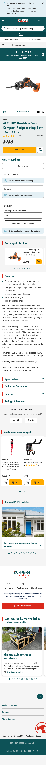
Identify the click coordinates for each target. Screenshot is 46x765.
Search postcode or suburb (15, 211)
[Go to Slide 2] (19, 111)
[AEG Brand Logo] (40, 112)
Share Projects (36, 587)
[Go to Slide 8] (26, 553)
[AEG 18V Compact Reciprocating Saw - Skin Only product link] (13, 256)
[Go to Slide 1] (17, 111)
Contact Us (19, 736)
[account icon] (34, 20)
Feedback (30, 736)
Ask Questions (22, 587)
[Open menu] (3, 20)
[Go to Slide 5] (25, 111)
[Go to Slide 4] (23, 111)
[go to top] (40, 696)
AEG (5, 119)
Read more (11, 13)
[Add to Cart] (39, 261)
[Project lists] (39, 20)
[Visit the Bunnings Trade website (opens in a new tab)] (23, 34)
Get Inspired (8, 588)
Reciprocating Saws (18, 45)
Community (7, 736)
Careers (39, 736)
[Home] (3, 45)
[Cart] (43, 20)
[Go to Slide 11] (33, 553)
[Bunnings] (23, 21)
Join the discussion (25, 606)
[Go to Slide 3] (21, 111)
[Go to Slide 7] (28, 111)
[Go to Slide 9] (28, 553)
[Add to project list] (40, 150)
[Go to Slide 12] (36, 553)
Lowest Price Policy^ (11, 39)
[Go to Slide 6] (26, 111)
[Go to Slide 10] (31, 553)
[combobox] (23, 28)
